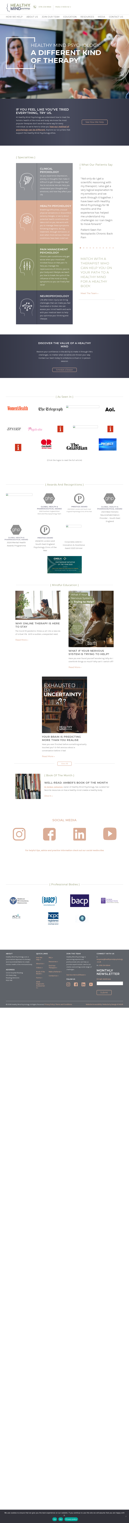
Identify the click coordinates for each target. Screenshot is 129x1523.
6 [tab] (96, 247)
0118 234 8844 (45, 7)
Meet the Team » (89, 293)
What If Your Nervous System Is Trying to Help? (89, 652)
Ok (55, 1519)
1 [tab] (80, 247)
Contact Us (116, 17)
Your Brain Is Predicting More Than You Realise (61, 738)
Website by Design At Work (113, 1004)
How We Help (14, 17)
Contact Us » (53, 976)
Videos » (39, 968)
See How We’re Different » (76, 975)
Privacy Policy (50, 1004)
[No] (126, 1516)
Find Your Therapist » (53, 967)
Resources (87, 17)
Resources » (53, 962)
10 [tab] (109, 247)
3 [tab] (87, 247)
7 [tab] (100, 247)
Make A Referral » (63, 7)
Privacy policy (71, 1519)
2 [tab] (83, 247)
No (61, 1519)
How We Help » (39, 959)
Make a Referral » (55, 972)
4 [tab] (90, 247)
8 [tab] (103, 247)
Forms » (39, 978)
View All (64, 764)
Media (101, 17)
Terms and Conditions (64, 1004)
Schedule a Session (64, 370)
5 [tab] (93, 247)
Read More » (21, 640)
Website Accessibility (94, 1004)
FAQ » (51, 958)
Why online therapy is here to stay (37, 625)
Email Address (104, 979)
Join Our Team (51, 17)
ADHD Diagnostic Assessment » (40, 985)
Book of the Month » (40, 973)
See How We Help (95, 122)
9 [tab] (106, 247)
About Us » (40, 964)
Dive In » (48, 796)
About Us (32, 17)
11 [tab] (113, 247)
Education (70, 17)
